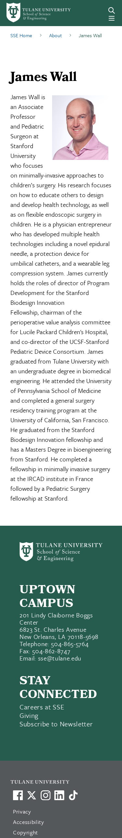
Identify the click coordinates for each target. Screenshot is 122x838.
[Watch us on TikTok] (73, 795)
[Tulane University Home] (64, 781)
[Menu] (111, 18)
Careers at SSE (42, 707)
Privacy (22, 811)
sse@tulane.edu (59, 658)
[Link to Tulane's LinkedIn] (59, 795)
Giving (29, 715)
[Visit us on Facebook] (18, 795)
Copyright (25, 832)
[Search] (111, 10)
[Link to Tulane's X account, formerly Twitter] (31, 795)
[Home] (28, 13)
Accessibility (28, 822)
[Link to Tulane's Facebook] (45, 795)
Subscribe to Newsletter (56, 724)
